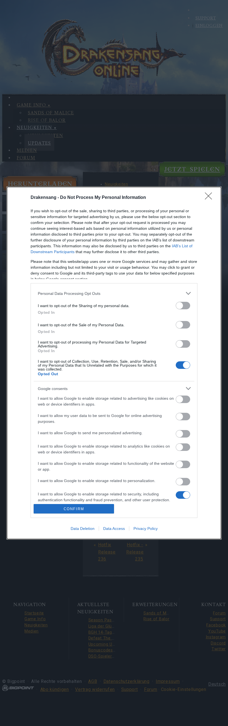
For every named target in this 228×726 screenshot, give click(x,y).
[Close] (210, 197)
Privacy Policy (145, 528)
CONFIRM (74, 509)
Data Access (114, 528)
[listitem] (114, 293)
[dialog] (114, 363)
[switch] (183, 305)
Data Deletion (83, 528)
